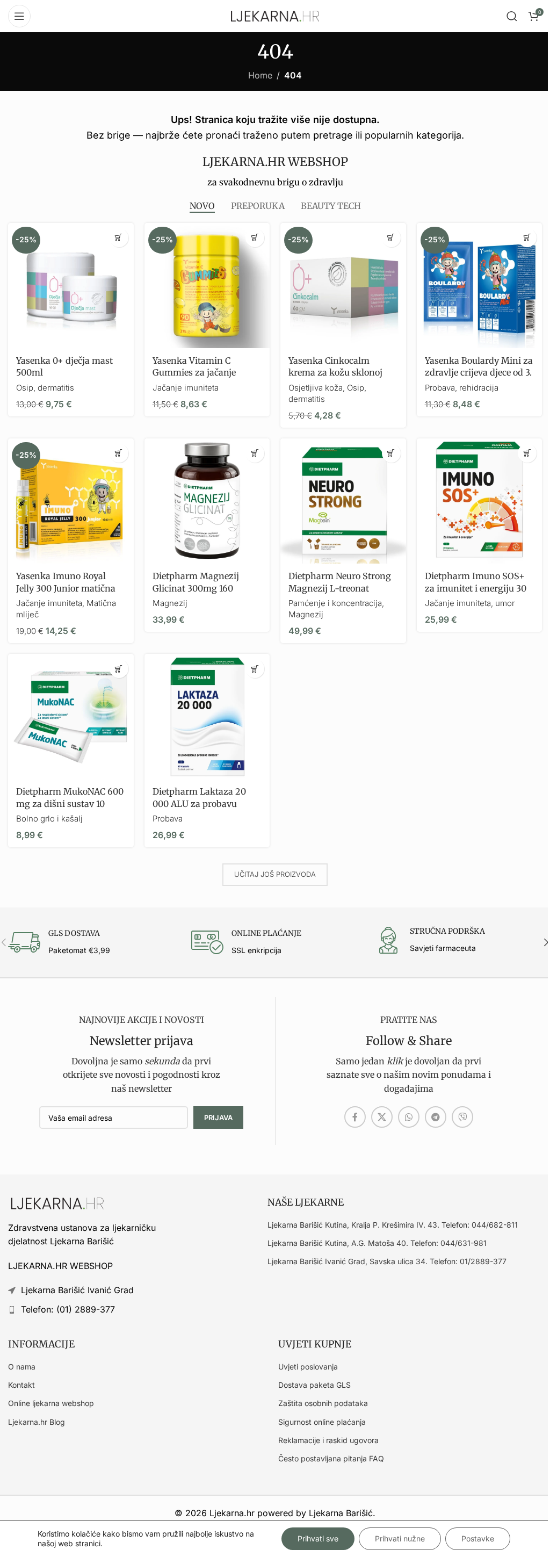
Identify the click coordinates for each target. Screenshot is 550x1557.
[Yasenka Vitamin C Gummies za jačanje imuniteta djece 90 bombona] (207, 286)
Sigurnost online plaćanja (322, 1421)
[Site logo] (275, 15)
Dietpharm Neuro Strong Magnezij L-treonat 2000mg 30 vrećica (339, 588)
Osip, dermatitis (45, 388)
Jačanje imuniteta (186, 388)
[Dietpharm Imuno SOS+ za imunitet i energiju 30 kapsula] (479, 501)
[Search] (512, 16)
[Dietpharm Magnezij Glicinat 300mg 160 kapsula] (207, 501)
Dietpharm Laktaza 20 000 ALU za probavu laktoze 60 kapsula (199, 803)
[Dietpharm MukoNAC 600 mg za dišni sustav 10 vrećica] (71, 717)
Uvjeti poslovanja (308, 1366)
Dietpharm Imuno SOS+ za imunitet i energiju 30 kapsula (475, 588)
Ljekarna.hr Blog (36, 1421)
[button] (119, 237)
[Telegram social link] (435, 1117)
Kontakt (21, 1384)
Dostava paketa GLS (314, 1384)
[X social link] (382, 1117)
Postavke (477, 1538)
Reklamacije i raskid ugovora (328, 1440)
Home (260, 75)
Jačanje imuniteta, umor (470, 603)
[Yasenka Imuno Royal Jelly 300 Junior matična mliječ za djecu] (71, 501)
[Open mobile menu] (19, 16)
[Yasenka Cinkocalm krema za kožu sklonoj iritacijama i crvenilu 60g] (343, 286)
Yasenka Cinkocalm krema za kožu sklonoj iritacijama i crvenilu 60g (340, 372)
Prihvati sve (318, 1538)
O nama (21, 1366)
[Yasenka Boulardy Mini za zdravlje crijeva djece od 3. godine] (479, 286)
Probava (168, 818)
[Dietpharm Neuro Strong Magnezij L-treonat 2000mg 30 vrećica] (343, 501)
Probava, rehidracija (461, 388)
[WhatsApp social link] (408, 1117)
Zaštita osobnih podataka (323, 1403)
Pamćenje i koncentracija (335, 603)
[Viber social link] (462, 1117)
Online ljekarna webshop (51, 1403)
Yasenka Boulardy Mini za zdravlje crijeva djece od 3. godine (479, 372)
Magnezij (170, 603)
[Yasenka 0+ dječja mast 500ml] (71, 286)
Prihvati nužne (400, 1538)
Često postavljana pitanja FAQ (331, 1458)
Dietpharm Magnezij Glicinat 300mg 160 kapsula (196, 588)
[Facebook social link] (355, 1117)
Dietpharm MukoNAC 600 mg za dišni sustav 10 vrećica (70, 803)
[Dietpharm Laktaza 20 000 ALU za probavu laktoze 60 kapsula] (207, 717)
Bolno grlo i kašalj (49, 818)
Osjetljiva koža (315, 388)
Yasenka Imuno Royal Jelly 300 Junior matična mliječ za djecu (65, 588)
